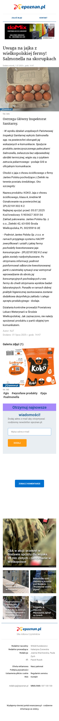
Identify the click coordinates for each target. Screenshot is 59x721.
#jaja (43, 393)
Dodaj (17, 442)
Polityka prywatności (19, 670)
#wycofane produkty (24, 393)
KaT (12, 330)
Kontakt (43, 18)
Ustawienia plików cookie (17, 673)
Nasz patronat (37, 666)
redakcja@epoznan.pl (18, 685)
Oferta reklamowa (20, 666)
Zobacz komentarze (29, 483)
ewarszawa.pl (35, 705)
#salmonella (11, 397)
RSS (26, 676)
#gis (6, 393)
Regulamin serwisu (39, 673)
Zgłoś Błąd (17, 18)
